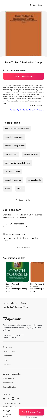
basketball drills (11, 154)
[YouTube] (18, 398)
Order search (8, 356)
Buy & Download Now (23, 76)
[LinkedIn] (13, 398)
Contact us (7, 364)
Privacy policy (8, 378)
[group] (17, 277)
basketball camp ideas (14, 137)
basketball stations (12, 171)
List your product (9, 351)
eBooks (20, 188)
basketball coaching (13, 180)
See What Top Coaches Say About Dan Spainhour (27, 110)
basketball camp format (14, 146)
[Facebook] (4, 398)
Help (5, 360)
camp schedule (34, 180)
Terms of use (8, 383)
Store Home (37, 5)
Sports (7, 188)
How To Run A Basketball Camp (15, 307)
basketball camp (31, 154)
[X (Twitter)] (9, 398)
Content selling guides (12, 374)
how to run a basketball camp (17, 128)
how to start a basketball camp (17, 163)
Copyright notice (9, 387)
